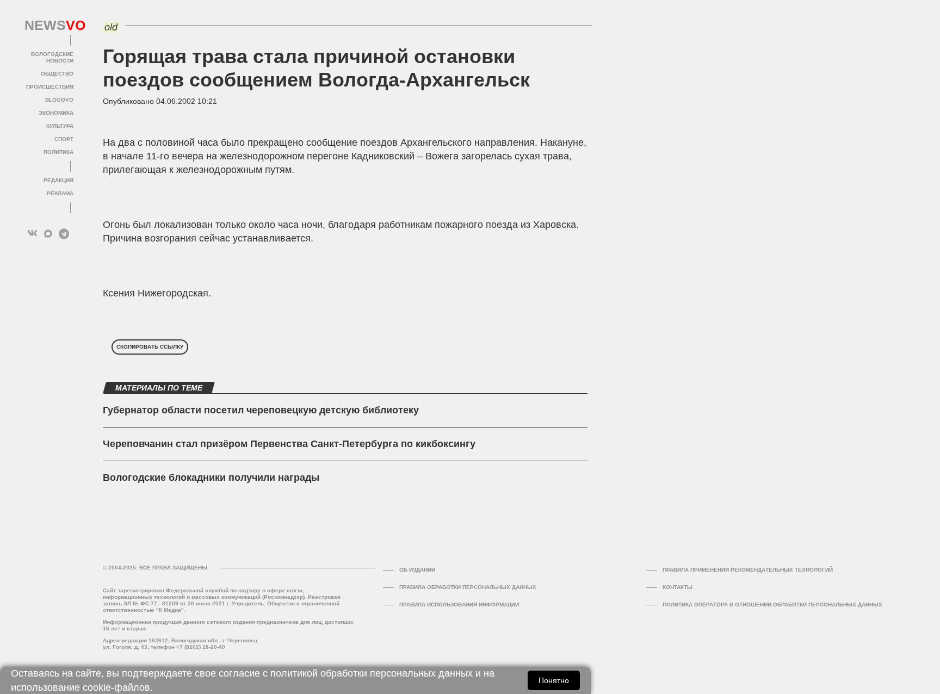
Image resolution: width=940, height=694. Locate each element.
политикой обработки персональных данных (371, 673)
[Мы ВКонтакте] (32, 233)
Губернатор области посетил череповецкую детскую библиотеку (261, 410)
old (111, 27)
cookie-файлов (116, 687)
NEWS (48, 25)
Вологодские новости (52, 57)
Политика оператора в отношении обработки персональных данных (772, 605)
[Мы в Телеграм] (64, 233)
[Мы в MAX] (48, 233)
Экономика (56, 113)
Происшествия (49, 87)
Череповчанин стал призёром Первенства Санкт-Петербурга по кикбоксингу (289, 443)
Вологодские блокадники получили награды (211, 477)
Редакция (58, 180)
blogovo (59, 100)
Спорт (63, 139)
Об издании (417, 570)
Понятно (554, 680)
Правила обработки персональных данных (467, 587)
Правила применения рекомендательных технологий (748, 570)
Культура (59, 126)
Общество (57, 74)
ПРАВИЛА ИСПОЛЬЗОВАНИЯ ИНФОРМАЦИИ (459, 605)
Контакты (677, 587)
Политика (58, 152)
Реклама (60, 193)
